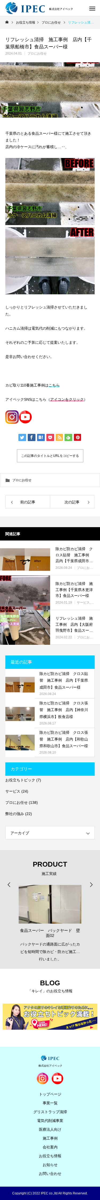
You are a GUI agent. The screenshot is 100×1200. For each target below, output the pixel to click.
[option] (50, 921)
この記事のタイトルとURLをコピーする (50, 456)
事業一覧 (50, 1103)
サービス (83, 602)
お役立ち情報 (50, 1156)
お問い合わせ (50, 1173)
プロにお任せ (37, 53)
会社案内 (50, 1147)
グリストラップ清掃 (50, 1112)
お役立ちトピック (20, 780)
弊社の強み (14, 814)
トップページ (50, 1094)
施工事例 (50, 1138)
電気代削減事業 (50, 1120)
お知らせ (50, 1165)
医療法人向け (50, 1129)
